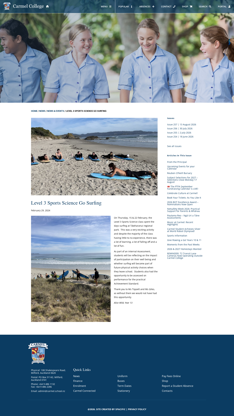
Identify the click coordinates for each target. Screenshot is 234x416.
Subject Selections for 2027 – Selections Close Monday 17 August (182, 180)
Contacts (167, 391)
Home (34, 111)
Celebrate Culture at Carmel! (182, 193)
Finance (77, 381)
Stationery (123, 391)
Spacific (120, 409)
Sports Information (177, 235)
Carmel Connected (84, 391)
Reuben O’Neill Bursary (179, 173)
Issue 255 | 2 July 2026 (179, 132)
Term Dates (124, 386)
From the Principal (177, 161)
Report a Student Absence (177, 386)
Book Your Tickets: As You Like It (184, 197)
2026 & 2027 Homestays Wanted (184, 248)
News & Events (55, 111)
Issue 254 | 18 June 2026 (180, 136)
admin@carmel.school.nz (51, 391)
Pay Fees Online (171, 376)
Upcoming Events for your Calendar (181, 167)
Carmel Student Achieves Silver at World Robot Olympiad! (183, 230)
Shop (165, 381)
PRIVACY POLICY (137, 409)
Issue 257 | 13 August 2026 (181, 124)
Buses (121, 381)
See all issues (174, 146)
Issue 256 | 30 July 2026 (179, 128)
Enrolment (79, 386)
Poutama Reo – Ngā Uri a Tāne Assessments (183, 216)
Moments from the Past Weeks (183, 244)
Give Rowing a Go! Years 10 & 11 (184, 240)
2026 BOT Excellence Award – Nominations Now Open (182, 203)
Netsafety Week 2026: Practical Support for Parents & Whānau (183, 210)
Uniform (122, 376)
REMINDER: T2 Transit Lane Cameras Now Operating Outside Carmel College (184, 255)
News (42, 111)
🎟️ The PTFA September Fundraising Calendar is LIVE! (182, 187)
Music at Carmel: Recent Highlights (180, 223)
